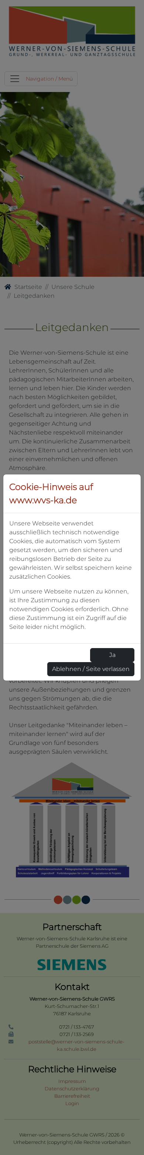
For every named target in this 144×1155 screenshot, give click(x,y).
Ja (112, 654)
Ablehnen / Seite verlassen (91, 668)
